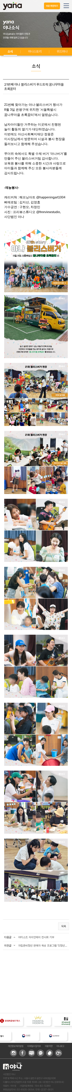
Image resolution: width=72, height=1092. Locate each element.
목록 (63, 926)
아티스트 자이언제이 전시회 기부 (36, 937)
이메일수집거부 (34, 1046)
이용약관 (49, 1046)
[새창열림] (37, 1036)
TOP (65, 1086)
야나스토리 (35, 51)
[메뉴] (66, 6)
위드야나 (62, 51)
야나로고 (60, 1046)
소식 (10, 51)
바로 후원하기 (52, 6)
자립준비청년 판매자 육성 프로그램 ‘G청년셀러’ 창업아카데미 (43, 945)
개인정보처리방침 (15, 1046)
